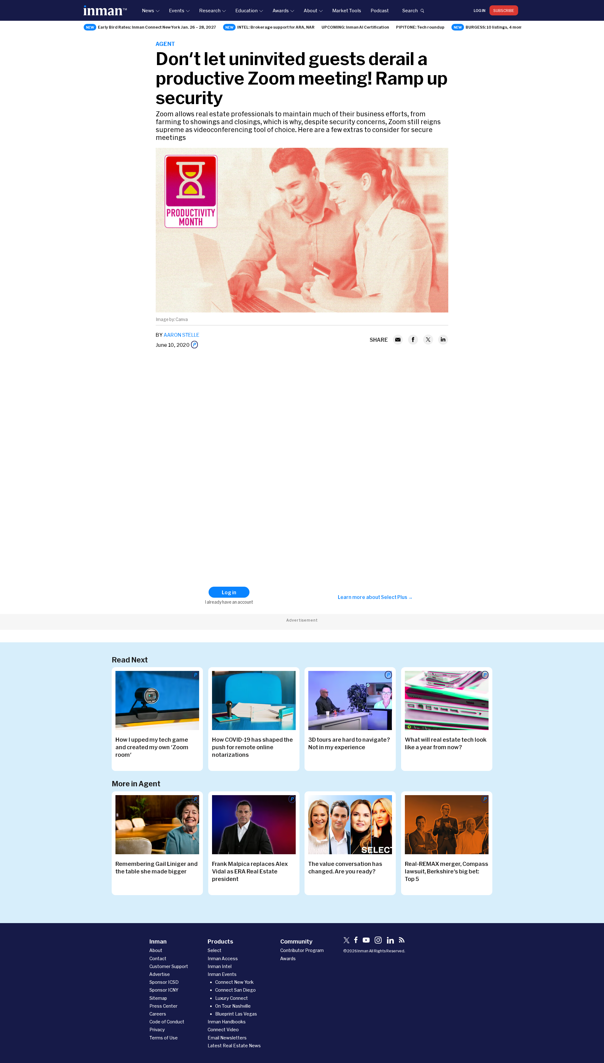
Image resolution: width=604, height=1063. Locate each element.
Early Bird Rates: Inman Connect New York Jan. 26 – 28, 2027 (157, 27)
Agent (165, 43)
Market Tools (346, 10)
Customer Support (168, 966)
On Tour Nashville (233, 1006)
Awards (280, 10)
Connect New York (234, 982)
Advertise (159, 974)
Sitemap (158, 998)
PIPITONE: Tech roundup (420, 27)
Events (176, 10)
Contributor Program (302, 950)
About (310, 10)
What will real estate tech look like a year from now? (446, 743)
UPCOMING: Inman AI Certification (355, 27)
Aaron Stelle (181, 335)
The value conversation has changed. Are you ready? (345, 867)
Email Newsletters (227, 1037)
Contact (157, 958)
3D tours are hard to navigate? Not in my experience (349, 743)
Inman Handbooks (227, 1021)
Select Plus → (397, 597)
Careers (157, 1013)
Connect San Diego (235, 990)
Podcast (380, 10)
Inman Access (223, 958)
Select (214, 950)
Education (246, 10)
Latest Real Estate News (234, 1045)
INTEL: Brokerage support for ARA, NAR (276, 27)
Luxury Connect (231, 998)
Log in (479, 10)
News (148, 10)
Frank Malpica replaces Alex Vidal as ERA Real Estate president (250, 871)
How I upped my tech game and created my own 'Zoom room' (151, 747)
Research (210, 10)
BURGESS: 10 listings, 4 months (497, 27)
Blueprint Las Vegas (236, 1013)
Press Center (163, 1006)
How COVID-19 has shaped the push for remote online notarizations (252, 747)
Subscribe (503, 10)
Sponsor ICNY (163, 990)
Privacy (157, 1029)
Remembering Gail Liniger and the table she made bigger (156, 867)
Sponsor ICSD (164, 982)
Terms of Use (163, 1037)
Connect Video (223, 1029)
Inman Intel (220, 966)
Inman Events (222, 974)
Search (410, 10)
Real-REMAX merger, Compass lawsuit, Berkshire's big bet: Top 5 (446, 871)
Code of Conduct (166, 1021)
